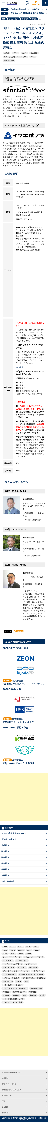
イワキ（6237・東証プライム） (20, 125)
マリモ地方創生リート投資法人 (34, 978)
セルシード (22, 968)
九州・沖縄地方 (8, 881)
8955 (5, 954)
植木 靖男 (34, 53)
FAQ (3, 1101)
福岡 (24, 995)
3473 (36, 947)
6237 (24, 53)
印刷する (19, 631)
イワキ (15, 53)
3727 (5, 950)
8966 (21, 954)
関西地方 (5, 857)
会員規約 (5, 1078)
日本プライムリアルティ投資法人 (15, 988)
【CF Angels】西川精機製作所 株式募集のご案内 (28, 13)
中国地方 (5, 869)
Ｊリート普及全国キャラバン (13, 833)
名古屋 (6, 53)
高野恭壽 (33, 995)
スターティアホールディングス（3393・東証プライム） (19, 78)
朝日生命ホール (36, 988)
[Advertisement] (24, 797)
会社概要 (5, 1107)
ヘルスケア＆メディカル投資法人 (31, 974)
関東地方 (5, 851)
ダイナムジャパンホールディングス (16, 971)
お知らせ (5, 1113)
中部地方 (5, 863)
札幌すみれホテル (19, 992)
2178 (5, 947)
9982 (29, 954)
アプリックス (8, 961)
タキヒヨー (33, 968)
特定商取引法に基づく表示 (11, 1090)
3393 (33, 57)
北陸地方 (5, 845)
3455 (12, 947)
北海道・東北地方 (8, 839)
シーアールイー (8, 968)
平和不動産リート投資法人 (12, 985)
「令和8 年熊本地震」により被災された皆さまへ (28, 9)
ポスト (8, 631)
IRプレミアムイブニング (11, 957)
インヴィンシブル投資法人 (12, 964)
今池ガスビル (8, 981)
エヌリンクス (30, 964)
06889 (21, 950)
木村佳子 (6, 992)
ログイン (27, 4)
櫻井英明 (16, 995)
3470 (28, 947)
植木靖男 (6, 995)
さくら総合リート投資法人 (33, 957)
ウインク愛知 (9, 61)
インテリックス (21, 961)
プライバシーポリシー (10, 1084)
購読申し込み (36, 4)
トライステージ (37, 971)
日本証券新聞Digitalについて (12, 1072)
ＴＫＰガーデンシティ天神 (12, 1002)
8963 (13, 954)
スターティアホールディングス (15, 57)
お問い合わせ (7, 1095)
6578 (13, 950)
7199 (29, 950)
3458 (20, 947)
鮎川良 (42, 995)
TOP (3, 19)
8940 (37, 950)
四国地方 (5, 875)
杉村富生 (32, 992)
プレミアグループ (9, 974)
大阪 (26, 981)
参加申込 (19, 367)
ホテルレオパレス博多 (11, 978)
